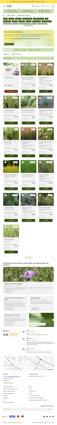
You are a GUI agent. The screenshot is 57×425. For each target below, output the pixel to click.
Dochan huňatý (36, 21)
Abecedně (37, 49)
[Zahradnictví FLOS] (7, 6)
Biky (46, 18)
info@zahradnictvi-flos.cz (13, 376)
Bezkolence (18, 18)
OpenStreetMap (51, 369)
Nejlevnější (30, 49)
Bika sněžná (21, 21)
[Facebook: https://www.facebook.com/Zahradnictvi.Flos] (53, 416)
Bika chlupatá (7, 21)
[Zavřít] (54, 2)
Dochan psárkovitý (46, 21)
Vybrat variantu (11, 91)
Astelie (5, 18)
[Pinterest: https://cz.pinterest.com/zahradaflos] (50, 416)
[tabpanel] (11, 11)
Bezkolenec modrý (27, 18)
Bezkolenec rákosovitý (38, 18)
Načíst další (28, 257)
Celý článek (9, 291)
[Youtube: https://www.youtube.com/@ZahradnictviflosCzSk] (47, 416)
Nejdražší (23, 49)
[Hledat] (49, 6)
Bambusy (11, 18)
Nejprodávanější (8, 49)
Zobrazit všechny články (38, 324)
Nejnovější (17, 49)
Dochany (29, 21)
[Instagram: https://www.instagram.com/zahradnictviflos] (44, 416)
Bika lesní (14, 21)
